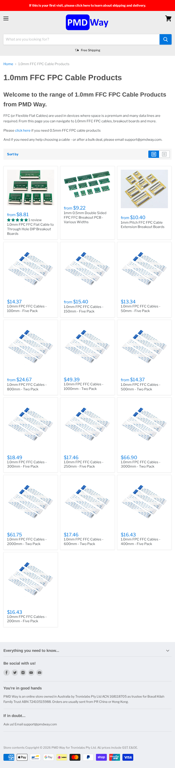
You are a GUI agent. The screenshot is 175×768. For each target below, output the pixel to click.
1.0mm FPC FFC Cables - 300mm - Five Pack (27, 464)
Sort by (12, 154)
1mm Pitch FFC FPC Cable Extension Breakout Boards (143, 224)
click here (23, 130)
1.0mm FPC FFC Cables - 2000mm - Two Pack (27, 541)
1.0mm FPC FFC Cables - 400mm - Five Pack (140, 541)
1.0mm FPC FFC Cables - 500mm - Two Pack (140, 387)
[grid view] (153, 154)
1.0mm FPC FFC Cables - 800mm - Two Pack (27, 387)
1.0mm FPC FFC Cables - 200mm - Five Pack (27, 619)
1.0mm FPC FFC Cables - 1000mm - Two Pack (83, 386)
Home (8, 64)
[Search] (166, 39)
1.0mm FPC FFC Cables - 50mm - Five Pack (140, 308)
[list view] (164, 154)
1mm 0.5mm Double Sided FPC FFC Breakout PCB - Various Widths (85, 217)
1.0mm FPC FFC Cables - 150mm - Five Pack (83, 309)
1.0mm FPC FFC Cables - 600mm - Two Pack (83, 541)
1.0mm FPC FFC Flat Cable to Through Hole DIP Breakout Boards (30, 229)
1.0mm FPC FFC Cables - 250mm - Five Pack (83, 464)
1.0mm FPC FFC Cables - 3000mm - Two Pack (140, 464)
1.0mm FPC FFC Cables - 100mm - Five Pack (27, 308)
